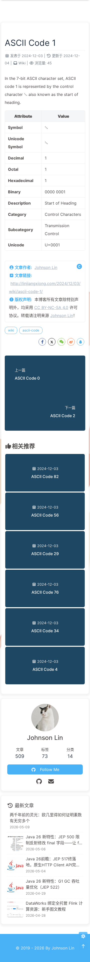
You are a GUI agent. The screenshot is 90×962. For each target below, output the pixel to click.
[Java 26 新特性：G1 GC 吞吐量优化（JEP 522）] (15, 887)
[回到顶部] (83, 946)
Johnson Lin (45, 267)
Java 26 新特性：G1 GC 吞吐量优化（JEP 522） (53, 884)
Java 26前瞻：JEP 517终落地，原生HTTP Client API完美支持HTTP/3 (53, 862)
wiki (11, 330)
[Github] (39, 781)
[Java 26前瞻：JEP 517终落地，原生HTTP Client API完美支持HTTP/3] (15, 865)
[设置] (83, 936)
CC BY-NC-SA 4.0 (51, 307)
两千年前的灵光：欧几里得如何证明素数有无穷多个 (46, 817)
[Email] (51, 781)
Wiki (22, 63)
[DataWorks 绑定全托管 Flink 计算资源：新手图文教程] (15, 909)
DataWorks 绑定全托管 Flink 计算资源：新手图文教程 (54, 906)
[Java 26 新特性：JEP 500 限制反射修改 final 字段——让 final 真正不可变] (15, 843)
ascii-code (30, 330)
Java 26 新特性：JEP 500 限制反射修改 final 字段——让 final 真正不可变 (54, 840)
